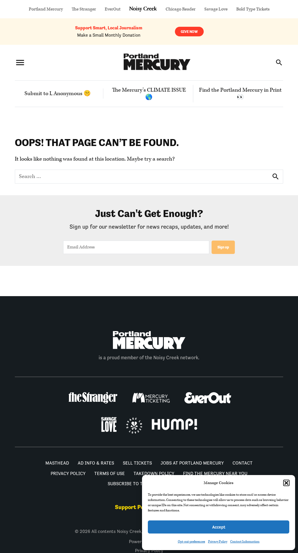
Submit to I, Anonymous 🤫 (57, 93)
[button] (286, 483)
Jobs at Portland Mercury (192, 462)
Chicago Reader (181, 9)
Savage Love (216, 9)
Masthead (57, 462)
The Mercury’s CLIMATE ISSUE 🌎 (149, 93)
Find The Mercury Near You (215, 473)
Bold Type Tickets (252, 9)
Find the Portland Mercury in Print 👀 (240, 93)
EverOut (112, 9)
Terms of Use (109, 473)
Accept (218, 526)
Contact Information (245, 541)
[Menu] (20, 62)
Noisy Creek (143, 9)
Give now (189, 31)
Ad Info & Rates (96, 462)
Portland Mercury (46, 9)
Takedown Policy (154, 473)
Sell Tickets (137, 462)
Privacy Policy (217, 541)
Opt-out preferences (191, 541)
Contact (243, 462)
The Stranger (84, 9)
